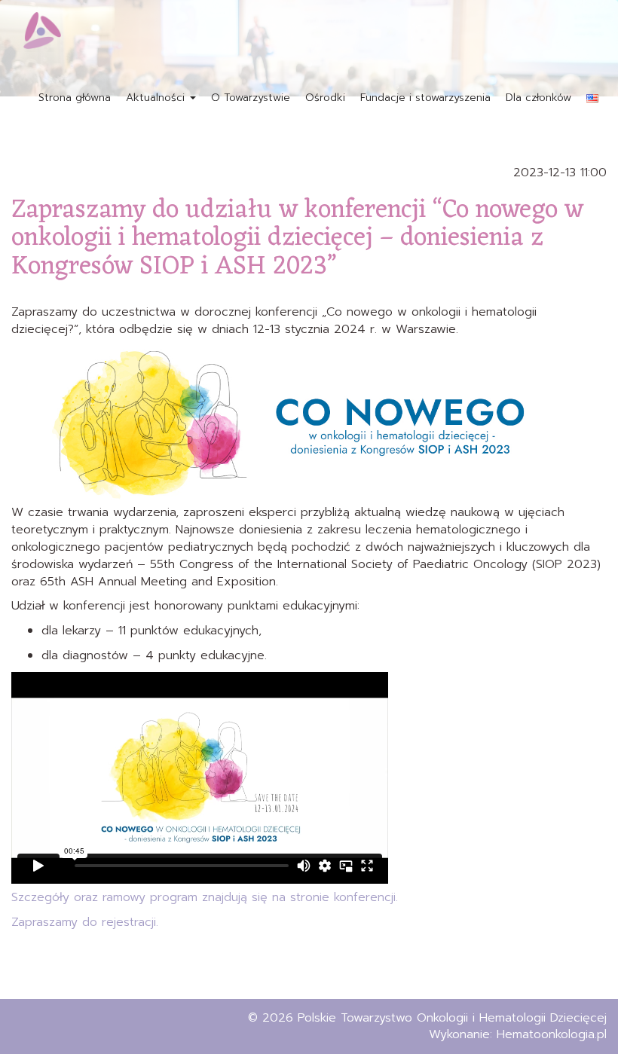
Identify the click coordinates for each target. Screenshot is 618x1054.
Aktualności (157, 97)
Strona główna (74, 97)
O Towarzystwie (250, 97)
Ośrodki (325, 97)
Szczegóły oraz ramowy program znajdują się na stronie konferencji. (204, 897)
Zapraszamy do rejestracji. (84, 922)
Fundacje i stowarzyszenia (425, 97)
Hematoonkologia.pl (552, 1034)
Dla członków (538, 97)
